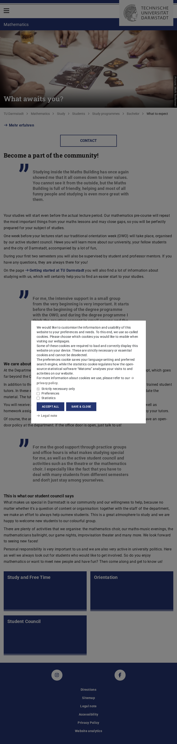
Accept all (50, 406)
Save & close (81, 406)
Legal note (49, 415)
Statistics (48, 398)
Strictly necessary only (58, 389)
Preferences (50, 393)
